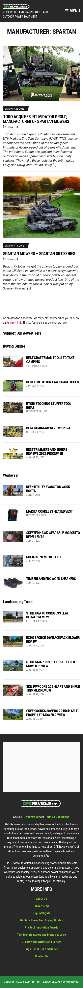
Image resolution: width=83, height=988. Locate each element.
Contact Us (41, 956)
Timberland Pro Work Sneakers (51, 579)
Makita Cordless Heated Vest (49, 511)
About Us (41, 898)
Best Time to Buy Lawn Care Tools (52, 382)
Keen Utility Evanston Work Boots (48, 489)
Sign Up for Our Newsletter (41, 949)
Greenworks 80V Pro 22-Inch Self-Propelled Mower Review (52, 713)
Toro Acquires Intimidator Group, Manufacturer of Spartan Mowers (36, 119)
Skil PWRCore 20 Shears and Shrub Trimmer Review (53, 688)
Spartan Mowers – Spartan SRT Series (39, 253)
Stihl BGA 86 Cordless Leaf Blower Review (47, 615)
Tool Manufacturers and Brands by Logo (41, 934)
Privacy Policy (31, 817)
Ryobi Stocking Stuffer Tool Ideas (49, 405)
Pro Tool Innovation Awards (41, 927)
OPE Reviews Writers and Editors (41, 941)
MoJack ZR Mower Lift (43, 557)
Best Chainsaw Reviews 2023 (48, 428)
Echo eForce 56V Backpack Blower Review (53, 639)
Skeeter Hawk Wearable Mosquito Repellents (53, 535)
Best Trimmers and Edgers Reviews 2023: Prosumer (46, 451)
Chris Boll (12, 127)
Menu (74, 10)
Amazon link (14, 322)
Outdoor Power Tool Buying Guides (41, 920)
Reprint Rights (41, 913)
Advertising (41, 906)
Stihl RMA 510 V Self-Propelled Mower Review (50, 664)
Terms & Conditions (57, 817)
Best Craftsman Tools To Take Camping (50, 360)
